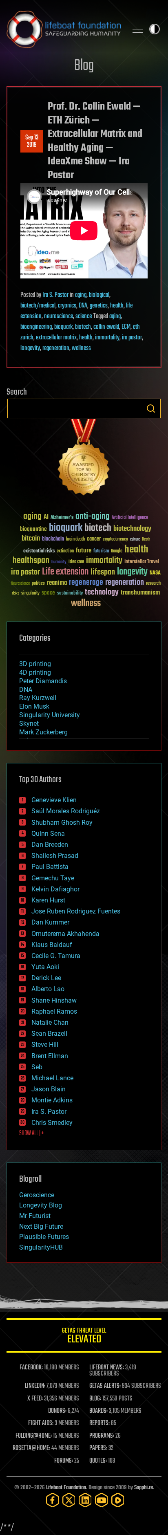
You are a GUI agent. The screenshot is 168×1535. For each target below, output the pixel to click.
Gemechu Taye (52, 878)
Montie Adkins (52, 1100)
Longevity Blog (40, 1205)
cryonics (67, 306)
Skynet (29, 723)
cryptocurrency (115, 539)
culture (135, 539)
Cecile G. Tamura (55, 956)
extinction (65, 551)
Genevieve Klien (54, 800)
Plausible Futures (44, 1237)
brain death (75, 539)
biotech (83, 327)
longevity (30, 348)
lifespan (103, 572)
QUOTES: (98, 1461)
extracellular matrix (56, 337)
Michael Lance (52, 1078)
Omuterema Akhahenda (65, 934)
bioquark (63, 327)
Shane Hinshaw (54, 1000)
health (117, 306)
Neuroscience (20, 584)
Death (146, 539)
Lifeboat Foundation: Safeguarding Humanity (64, 29)
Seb (36, 1067)
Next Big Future (41, 1226)
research (153, 583)
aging (80, 295)
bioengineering (36, 327)
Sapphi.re (143, 1487)
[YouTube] (101, 1500)
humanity (58, 562)
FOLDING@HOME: (33, 1436)
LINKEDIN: (35, 1386)
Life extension (65, 572)
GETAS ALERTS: (105, 1386)
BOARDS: (98, 1411)
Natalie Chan (50, 1022)
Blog (84, 66)
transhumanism (140, 593)
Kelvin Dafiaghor (55, 889)
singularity (30, 593)
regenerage (86, 582)
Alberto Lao (47, 989)
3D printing (35, 664)
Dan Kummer (50, 922)
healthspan (31, 561)
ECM (126, 327)
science (83, 316)
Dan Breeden (49, 844)
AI (46, 517)
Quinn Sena (48, 833)
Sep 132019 (31, 141)
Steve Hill (44, 1044)
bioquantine (33, 528)
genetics (99, 306)
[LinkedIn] (85, 1500)
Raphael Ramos (54, 1011)
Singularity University (49, 715)
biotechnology (132, 529)
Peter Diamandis (43, 681)
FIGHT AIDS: (40, 1423)
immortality (107, 337)
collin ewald (106, 327)
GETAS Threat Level (84, 1337)
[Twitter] (68, 1500)
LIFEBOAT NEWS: (106, 1367)
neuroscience (58, 316)
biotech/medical (37, 306)
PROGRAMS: (101, 1436)
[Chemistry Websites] (84, 459)
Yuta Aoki (45, 967)
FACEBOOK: (31, 1367)
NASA (155, 573)
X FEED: (35, 1399)
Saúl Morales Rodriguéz (65, 811)
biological (99, 295)
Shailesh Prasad (54, 856)
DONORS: (57, 1411)
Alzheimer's (62, 518)
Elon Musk (34, 706)
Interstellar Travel (141, 562)
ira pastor (132, 337)
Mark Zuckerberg (43, 732)
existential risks (39, 551)
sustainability (70, 594)
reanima (57, 583)
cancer (94, 539)
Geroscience (36, 1195)
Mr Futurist (35, 1216)
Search (151, 408)
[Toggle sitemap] (138, 29)
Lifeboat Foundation (66, 1487)
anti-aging (92, 517)
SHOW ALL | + (31, 1133)
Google (116, 551)
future (83, 550)
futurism (101, 551)
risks (15, 593)
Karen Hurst (48, 900)
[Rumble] (117, 1500)
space (48, 592)
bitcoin (31, 538)
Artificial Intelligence (130, 518)
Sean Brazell (49, 1033)
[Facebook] (52, 1500)
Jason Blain (48, 1089)
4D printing (35, 672)
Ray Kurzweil (37, 698)
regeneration (55, 348)
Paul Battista (50, 867)
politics (38, 583)
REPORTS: (99, 1423)
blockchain (53, 539)
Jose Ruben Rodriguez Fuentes (75, 911)
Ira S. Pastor (55, 295)
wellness (81, 348)
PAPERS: (98, 1448)
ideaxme (76, 562)
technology (102, 592)
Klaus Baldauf (51, 945)
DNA (83, 306)
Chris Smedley (52, 1123)
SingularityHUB (41, 1247)
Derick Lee (46, 978)
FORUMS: (63, 1461)
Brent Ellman (49, 1056)
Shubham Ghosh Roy (62, 822)
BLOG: (95, 1399)
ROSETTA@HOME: (31, 1448)
